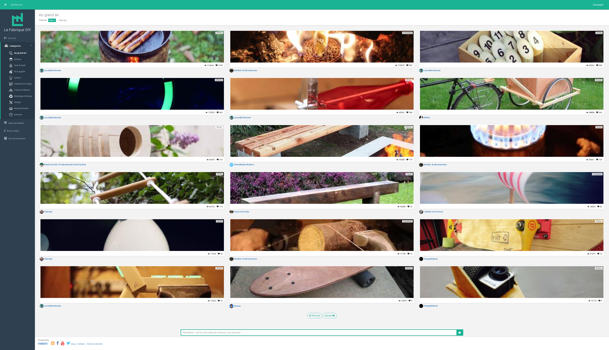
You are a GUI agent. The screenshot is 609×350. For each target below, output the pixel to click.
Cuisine (17, 77)
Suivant (329, 315)
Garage (17, 102)
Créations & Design (23, 84)
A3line (426, 117)
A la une (315, 315)
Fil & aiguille (19, 71)
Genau (237, 306)
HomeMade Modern (243, 164)
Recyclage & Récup (23, 96)
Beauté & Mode (21, 108)
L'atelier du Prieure (433, 211)
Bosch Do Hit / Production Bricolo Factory (65, 164)
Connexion (598, 4)
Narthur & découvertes (245, 70)
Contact (81, 344)
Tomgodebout (430, 259)
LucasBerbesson (52, 70)
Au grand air (20, 53)
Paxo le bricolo (241, 211)
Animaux (18, 114)
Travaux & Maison (22, 90)
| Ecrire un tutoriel (94, 344)
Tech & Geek (20, 65)
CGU (73, 344)
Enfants (17, 59)
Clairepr (48, 211)
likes (51, 20)
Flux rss (62, 20)
